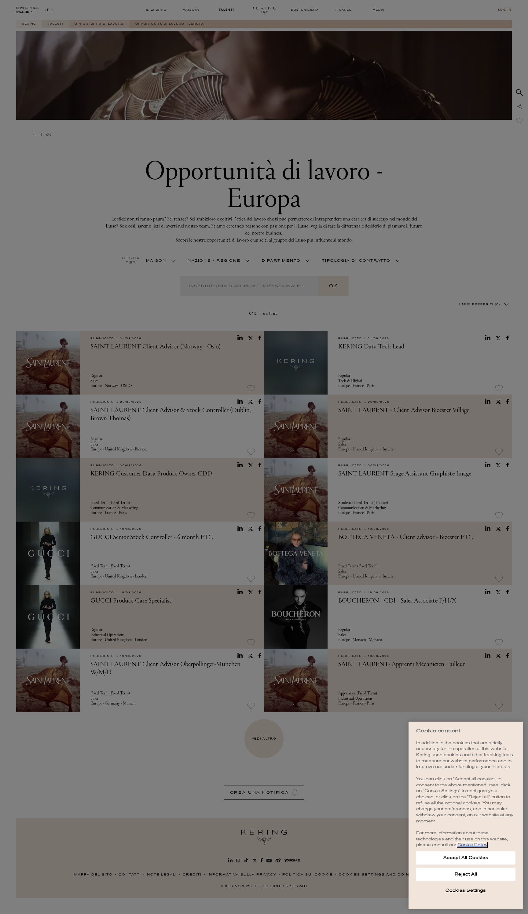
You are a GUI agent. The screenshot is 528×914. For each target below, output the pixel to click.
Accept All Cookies (466, 857)
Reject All (466, 874)
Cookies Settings (466, 890)
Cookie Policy (472, 845)
